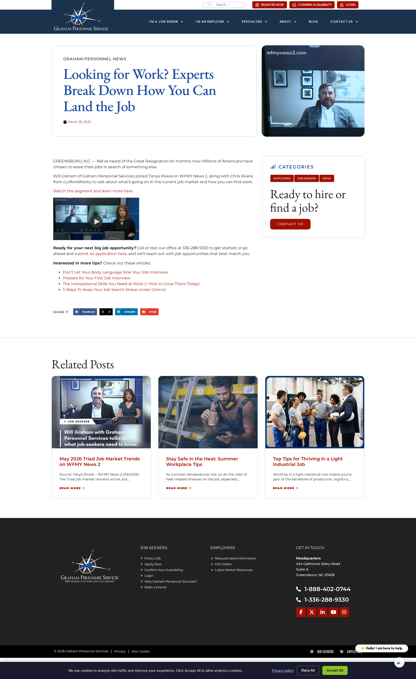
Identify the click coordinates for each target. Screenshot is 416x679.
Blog (313, 22)
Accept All (335, 670)
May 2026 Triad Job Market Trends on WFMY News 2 (99, 461)
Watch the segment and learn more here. (93, 191)
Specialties (252, 22)
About (285, 22)
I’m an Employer (210, 22)
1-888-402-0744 (328, 588)
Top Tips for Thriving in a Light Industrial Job (308, 461)
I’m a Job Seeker (163, 22)
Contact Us (341, 22)
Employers (282, 178)
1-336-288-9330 (327, 599)
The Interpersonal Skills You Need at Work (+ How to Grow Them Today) (131, 284)
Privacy (120, 651)
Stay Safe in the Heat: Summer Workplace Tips (202, 461)
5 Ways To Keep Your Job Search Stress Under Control (114, 289)
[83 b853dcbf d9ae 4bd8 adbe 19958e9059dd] (96, 238)
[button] (85, 311)
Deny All (308, 670)
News (327, 178)
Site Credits (141, 651)
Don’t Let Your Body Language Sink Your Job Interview (115, 272)
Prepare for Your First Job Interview (96, 278)
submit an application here (101, 253)
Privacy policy (283, 670)
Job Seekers (306, 178)
